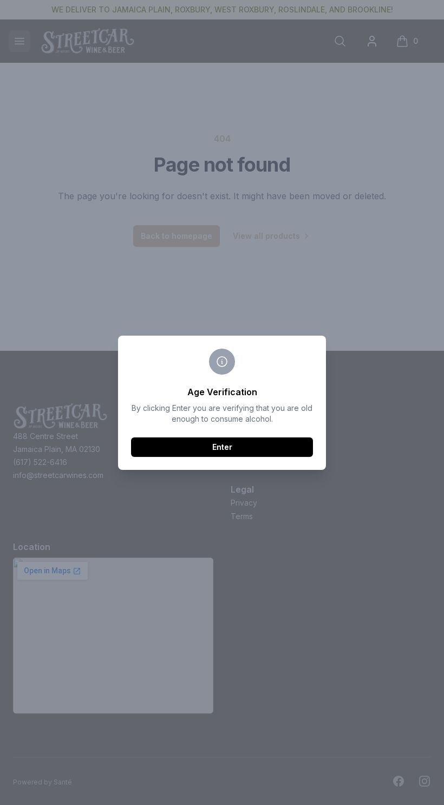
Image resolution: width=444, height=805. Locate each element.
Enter (222, 446)
